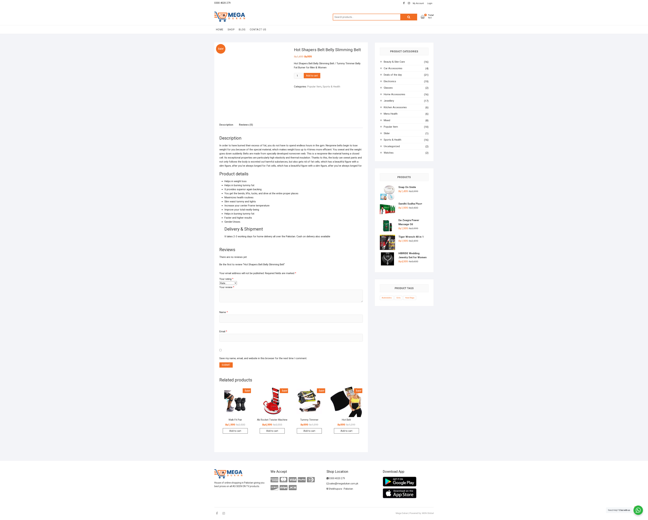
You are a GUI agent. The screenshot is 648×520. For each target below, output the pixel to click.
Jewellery (389, 100)
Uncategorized (392, 146)
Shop (231, 29)
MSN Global (428, 513)
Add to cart (312, 75)
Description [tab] (226, 124)
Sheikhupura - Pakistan (340, 488)
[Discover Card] (274, 487)
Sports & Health (331, 86)
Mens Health (391, 113)
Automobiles (387, 298)
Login (429, 3)
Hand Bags (409, 298)
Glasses (388, 87)
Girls (398, 298)
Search (408, 17)
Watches (389, 152)
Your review (226, 287)
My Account (418, 3)
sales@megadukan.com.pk (343, 483)
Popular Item (314, 86)
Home (220, 29)
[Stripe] (283, 487)
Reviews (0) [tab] (246, 124)
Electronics (390, 81)
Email (223, 331)
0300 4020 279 (337, 478)
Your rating (226, 279)
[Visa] (292, 479)
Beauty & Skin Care (394, 61)
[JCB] (292, 487)
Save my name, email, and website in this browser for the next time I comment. (263, 358)
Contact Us (258, 29)
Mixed (387, 120)
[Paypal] (302, 479)
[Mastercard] (283, 479)
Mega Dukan (402, 513)
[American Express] (274, 479)
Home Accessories (394, 94)
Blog (242, 29)
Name (223, 312)
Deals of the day (393, 74)
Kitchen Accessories (395, 107)
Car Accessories (393, 68)
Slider (387, 133)
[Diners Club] (311, 479)
